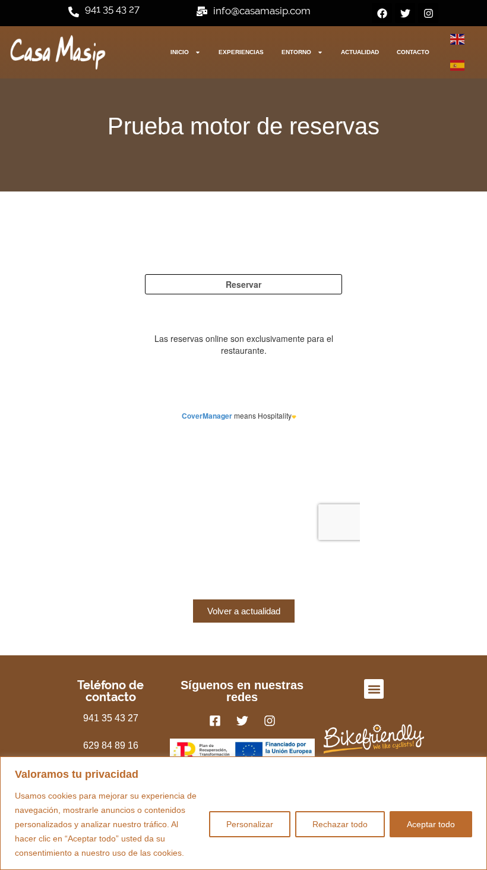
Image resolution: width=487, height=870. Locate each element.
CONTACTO (413, 52)
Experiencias (241, 52)
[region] (243, 813)
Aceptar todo (431, 824)
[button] (374, 689)
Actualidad (360, 52)
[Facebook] (382, 13)
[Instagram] (428, 13)
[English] (457, 39)
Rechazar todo (340, 824)
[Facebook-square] (215, 721)
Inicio (179, 52)
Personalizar (249, 824)
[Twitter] (405, 13)
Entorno (296, 52)
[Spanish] (457, 65)
